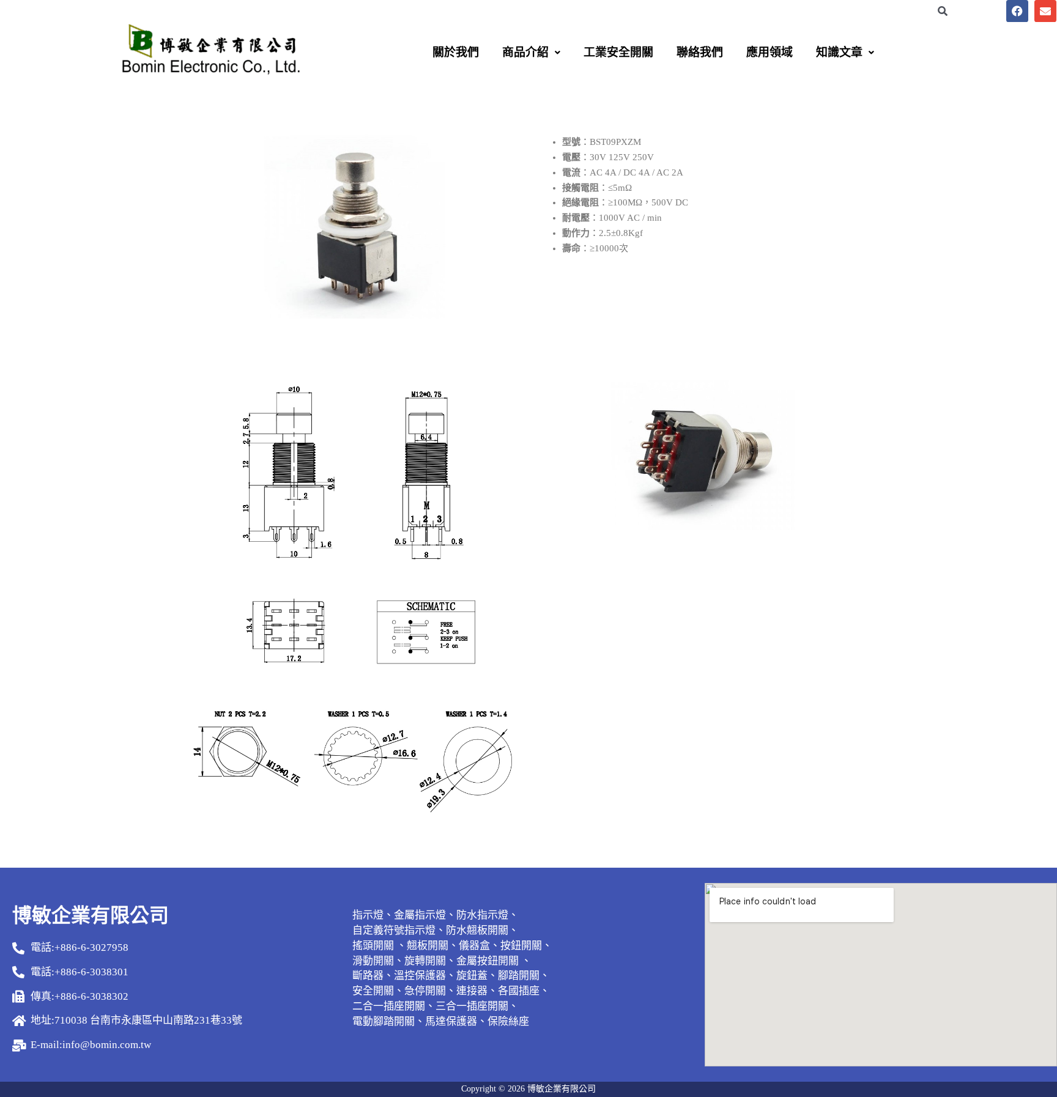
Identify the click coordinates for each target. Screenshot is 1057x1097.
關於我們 (455, 52)
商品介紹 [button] (525, 52)
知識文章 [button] (839, 52)
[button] (531, 52)
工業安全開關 (618, 52)
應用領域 (769, 52)
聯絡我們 (700, 52)
